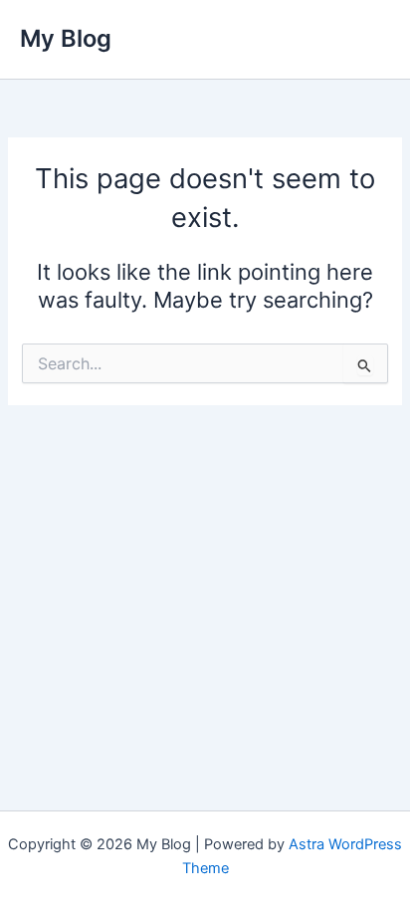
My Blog (65, 38)
